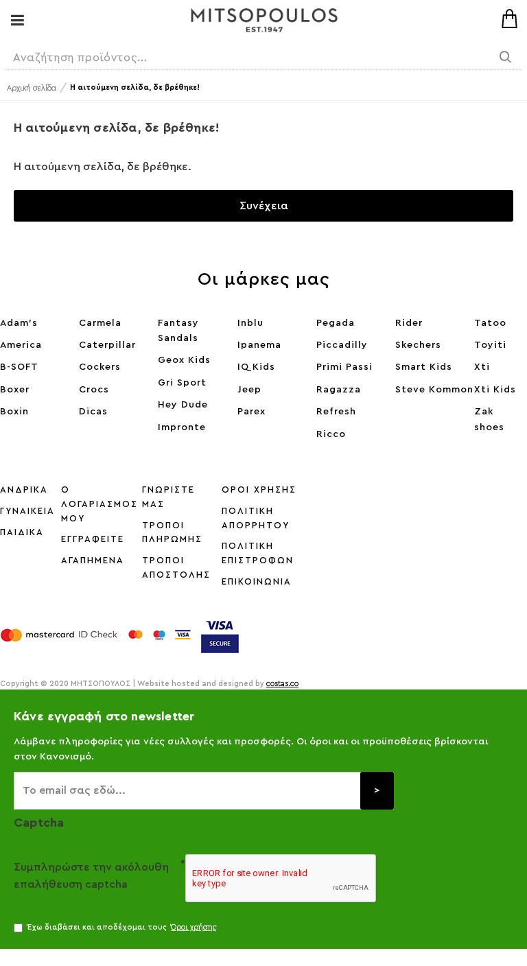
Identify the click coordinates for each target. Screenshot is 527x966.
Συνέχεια (263, 205)
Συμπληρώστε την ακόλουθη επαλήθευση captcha (91, 876)
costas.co (282, 683)
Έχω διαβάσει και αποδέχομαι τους (122, 927)
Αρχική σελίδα (31, 88)
